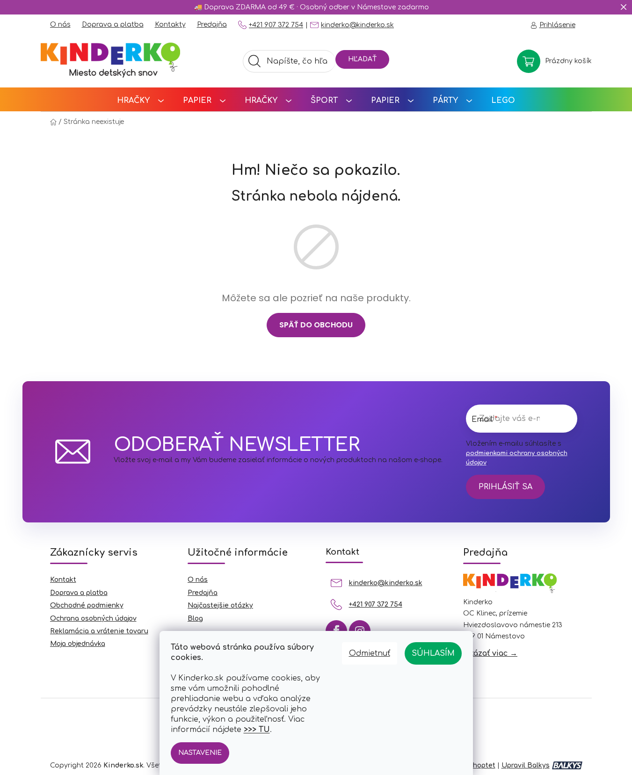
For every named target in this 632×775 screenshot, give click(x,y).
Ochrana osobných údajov (93, 618)
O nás (60, 24)
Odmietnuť (369, 653)
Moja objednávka (77, 643)
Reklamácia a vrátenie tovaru (99, 631)
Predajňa (212, 24)
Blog (195, 618)
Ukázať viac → (490, 653)
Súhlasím (433, 653)
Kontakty (170, 24)
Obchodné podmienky (86, 605)
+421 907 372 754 (276, 25)
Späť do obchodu (316, 324)
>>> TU (257, 729)
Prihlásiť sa (505, 487)
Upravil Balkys (525, 765)
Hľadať (362, 59)
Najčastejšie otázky (220, 605)
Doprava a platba (113, 24)
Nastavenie (200, 752)
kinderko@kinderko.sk (357, 25)
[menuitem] (140, 99)
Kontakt (63, 579)
